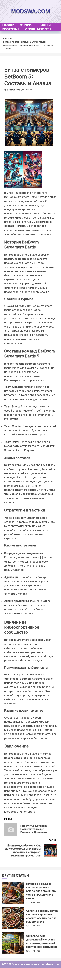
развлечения (10, 29)
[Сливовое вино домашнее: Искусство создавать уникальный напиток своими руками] (13, 943)
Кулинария (27, 25)
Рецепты (45, 25)
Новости (8, 25)
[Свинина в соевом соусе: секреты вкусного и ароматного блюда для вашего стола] (13, 918)
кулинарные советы (38, 29)
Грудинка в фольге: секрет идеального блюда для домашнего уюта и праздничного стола (41, 891)
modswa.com (30, 11)
